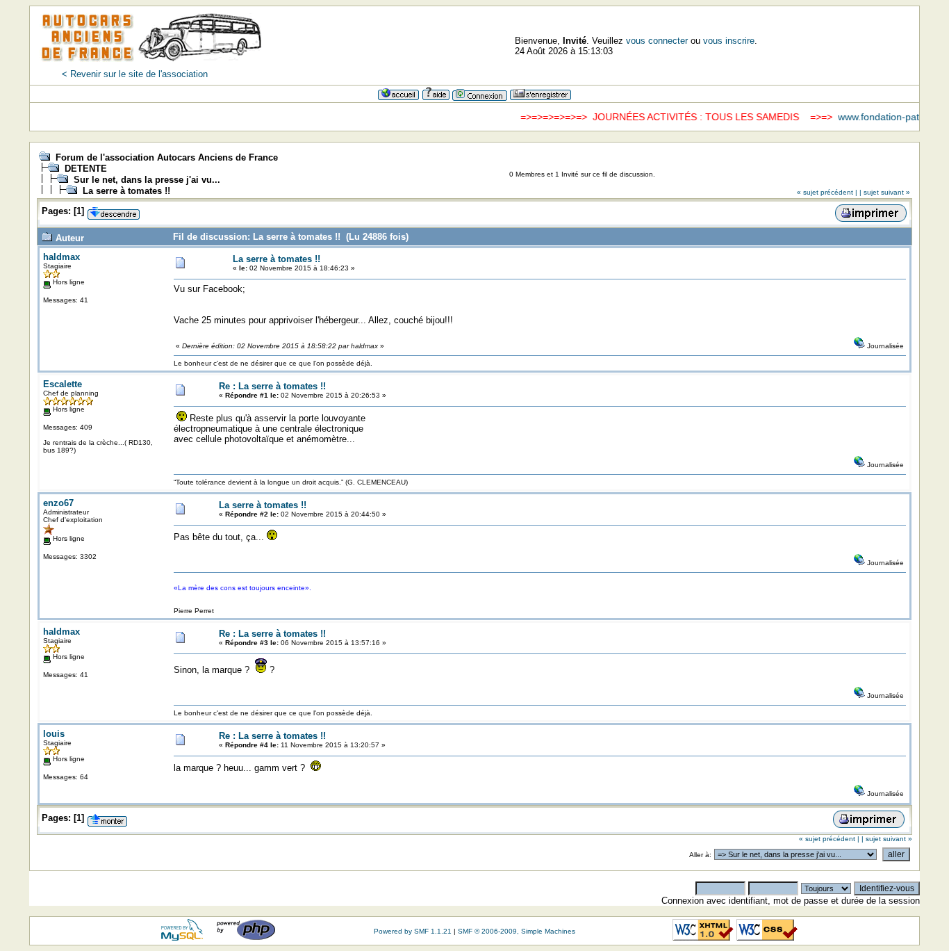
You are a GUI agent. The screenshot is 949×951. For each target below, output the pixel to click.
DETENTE (86, 168)
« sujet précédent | (827, 192)
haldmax (61, 257)
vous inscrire (728, 40)
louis (54, 734)
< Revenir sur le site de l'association (135, 74)
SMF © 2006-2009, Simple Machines (516, 931)
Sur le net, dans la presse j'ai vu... (147, 179)
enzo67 (58, 503)
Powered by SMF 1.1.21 (413, 931)
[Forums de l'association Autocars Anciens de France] (151, 65)
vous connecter (657, 40)
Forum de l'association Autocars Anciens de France (167, 157)
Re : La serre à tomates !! (272, 386)
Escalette (62, 384)
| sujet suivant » (884, 192)
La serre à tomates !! (126, 191)
